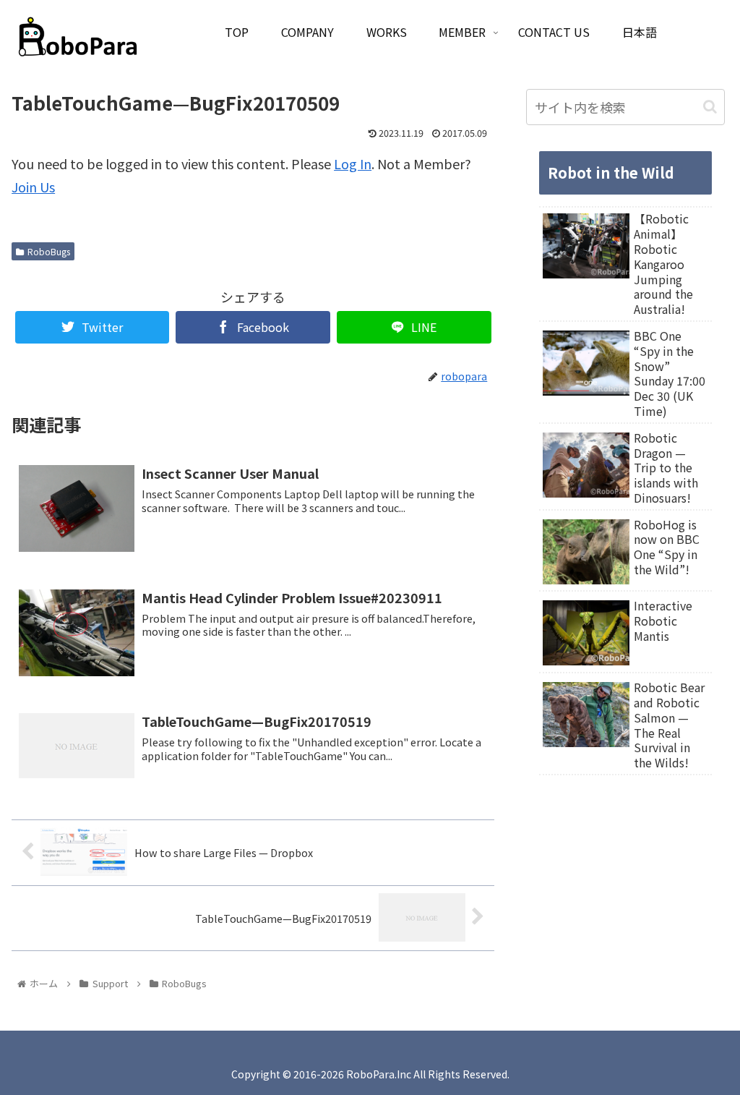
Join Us (33, 186)
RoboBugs (48, 251)
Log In (352, 163)
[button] (710, 106)
